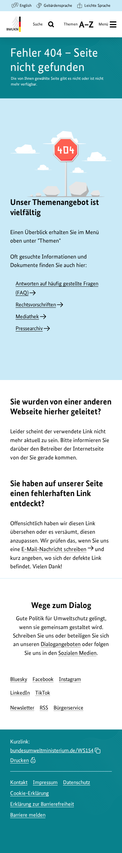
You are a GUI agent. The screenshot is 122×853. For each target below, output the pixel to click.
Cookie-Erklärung (29, 793)
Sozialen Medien (77, 652)
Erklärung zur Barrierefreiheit (42, 804)
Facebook (43, 679)
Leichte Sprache (97, 5)
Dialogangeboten (61, 644)
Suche (38, 24)
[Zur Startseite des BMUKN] (13, 24)
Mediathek (27, 316)
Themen (71, 27)
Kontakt (18, 782)
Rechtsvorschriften (36, 304)
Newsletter (22, 707)
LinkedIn (20, 692)
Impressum (45, 782)
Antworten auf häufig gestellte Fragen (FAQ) (57, 288)
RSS (44, 707)
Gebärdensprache (58, 5)
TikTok (42, 692)
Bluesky (18, 679)
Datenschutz (76, 782)
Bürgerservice (68, 707)
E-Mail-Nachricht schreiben (53, 549)
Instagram (70, 679)
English (26, 5)
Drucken (19, 760)
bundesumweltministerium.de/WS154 (52, 750)
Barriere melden (27, 815)
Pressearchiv (29, 328)
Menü (103, 24)
